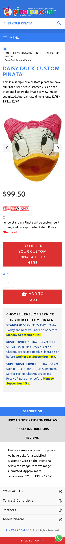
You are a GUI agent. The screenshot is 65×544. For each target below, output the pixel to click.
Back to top (30, 540)
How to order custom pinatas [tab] (32, 420)
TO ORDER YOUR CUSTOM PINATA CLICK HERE (32, 254)
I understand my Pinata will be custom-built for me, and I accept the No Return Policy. (31, 227)
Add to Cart (35, 297)
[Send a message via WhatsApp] (59, 538)
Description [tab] (32, 411)
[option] (32, 147)
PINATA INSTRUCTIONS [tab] (32, 429)
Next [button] (58, 148)
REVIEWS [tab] (32, 437)
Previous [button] (7, 148)
